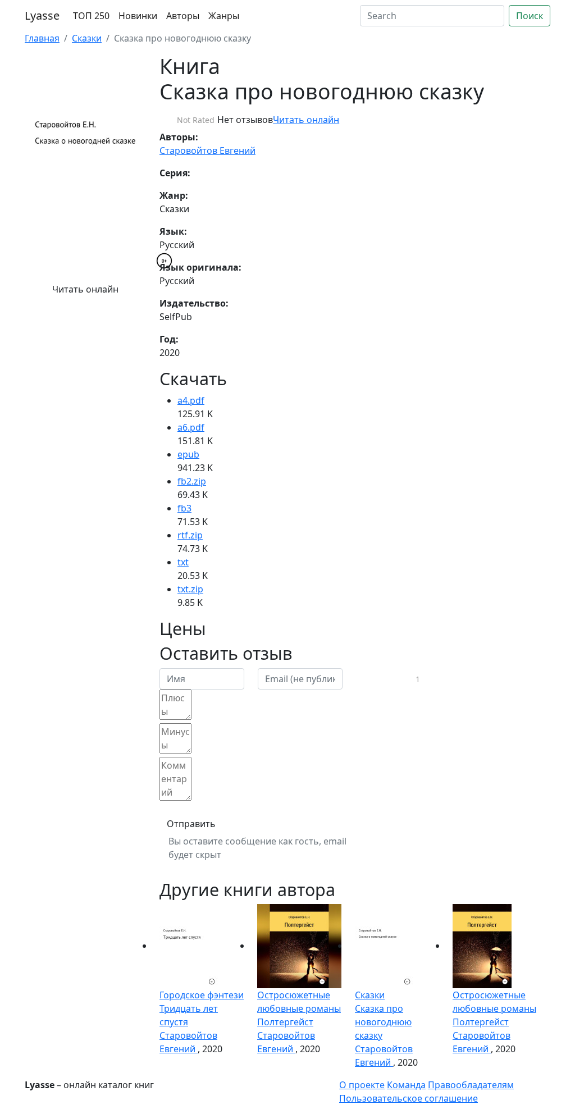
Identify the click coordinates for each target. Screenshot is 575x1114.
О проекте (362, 1085)
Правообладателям (471, 1085)
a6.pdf (190, 427)
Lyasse (42, 15)
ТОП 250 (91, 16)
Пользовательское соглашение (408, 1098)
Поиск (529, 16)
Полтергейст (285, 1022)
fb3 (184, 508)
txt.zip (190, 589)
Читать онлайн (85, 289)
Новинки (137, 16)
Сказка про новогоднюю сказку (383, 1022)
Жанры (223, 16)
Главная (42, 38)
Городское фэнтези (201, 995)
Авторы (182, 16)
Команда (406, 1085)
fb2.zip (191, 481)
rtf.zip (190, 535)
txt (183, 562)
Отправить (191, 824)
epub (188, 454)
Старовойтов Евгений (207, 150)
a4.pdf (190, 400)
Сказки (87, 38)
